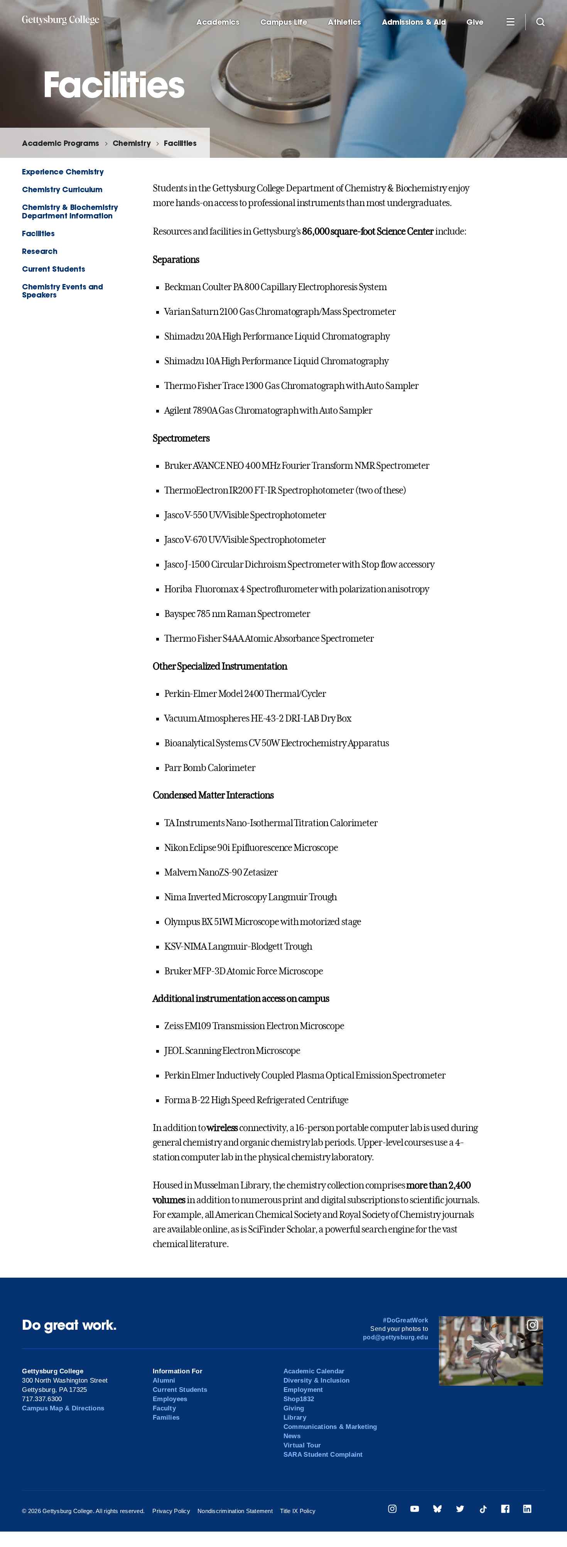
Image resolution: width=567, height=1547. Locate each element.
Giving (294, 1408)
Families (166, 1417)
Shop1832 (299, 1399)
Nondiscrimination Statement (235, 1511)
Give (474, 22)
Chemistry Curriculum (62, 189)
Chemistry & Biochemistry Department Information (70, 211)
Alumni (164, 1380)
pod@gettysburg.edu (395, 1337)
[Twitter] (460, 1510)
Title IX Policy (298, 1511)
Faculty (164, 1408)
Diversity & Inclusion (316, 1380)
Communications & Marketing (330, 1426)
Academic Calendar (314, 1371)
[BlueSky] (437, 1510)
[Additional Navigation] (510, 21)
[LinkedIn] (527, 1510)
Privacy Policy (171, 1511)
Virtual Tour (302, 1445)
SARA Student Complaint (323, 1454)
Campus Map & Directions (63, 1408)
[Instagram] (392, 1510)
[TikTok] (483, 1510)
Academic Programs (60, 143)
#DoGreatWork (405, 1320)
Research (39, 251)
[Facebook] (505, 1510)
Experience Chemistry (62, 171)
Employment (303, 1389)
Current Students (53, 269)
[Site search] (540, 21)
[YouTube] (414, 1510)
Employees (170, 1399)
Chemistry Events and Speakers (62, 290)
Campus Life (283, 22)
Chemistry (132, 143)
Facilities (180, 143)
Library (295, 1417)
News (292, 1436)
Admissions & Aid (414, 22)
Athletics (344, 22)
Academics (218, 22)
